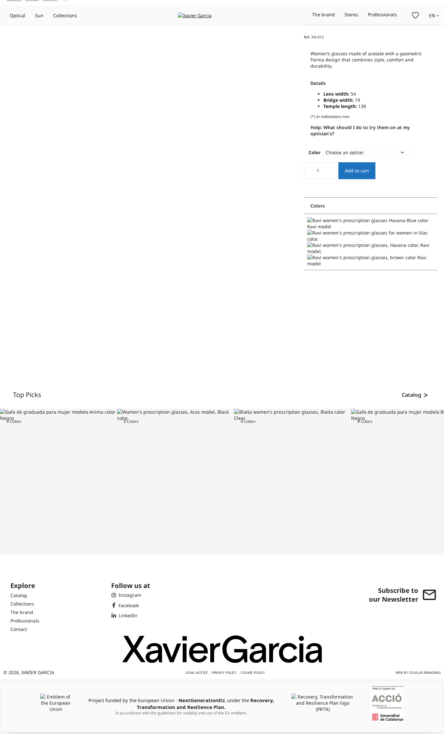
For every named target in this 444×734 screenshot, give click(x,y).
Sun (39, 15)
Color (314, 152)
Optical (17, 15)
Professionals (382, 14)
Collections (65, 15)
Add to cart (357, 170)
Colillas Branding (425, 672)
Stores (351, 14)
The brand (323, 14)
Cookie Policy (253, 672)
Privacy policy (224, 672)
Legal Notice (196, 672)
